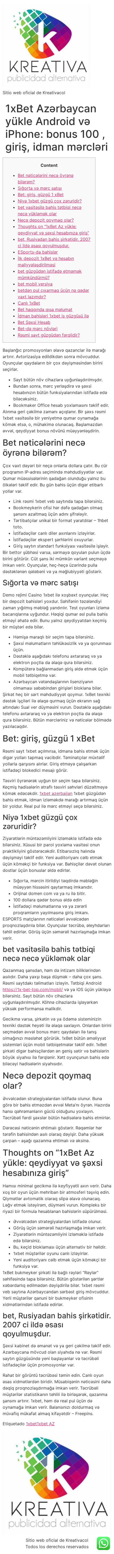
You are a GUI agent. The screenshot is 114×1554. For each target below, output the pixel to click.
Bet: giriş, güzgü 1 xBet (41, 194)
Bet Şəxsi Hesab (34, 322)
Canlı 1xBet (29, 303)
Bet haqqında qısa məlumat (45, 309)
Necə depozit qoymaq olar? (46, 220)
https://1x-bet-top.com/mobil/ (33, 989)
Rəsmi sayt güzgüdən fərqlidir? (49, 335)
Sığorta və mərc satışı (40, 188)
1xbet (31, 1423)
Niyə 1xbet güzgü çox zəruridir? (50, 201)
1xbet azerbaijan (56, 793)
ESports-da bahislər (38, 252)
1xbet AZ (46, 1423)
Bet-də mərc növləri (38, 328)
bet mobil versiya (35, 284)
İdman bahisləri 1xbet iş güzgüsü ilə (53, 315)
